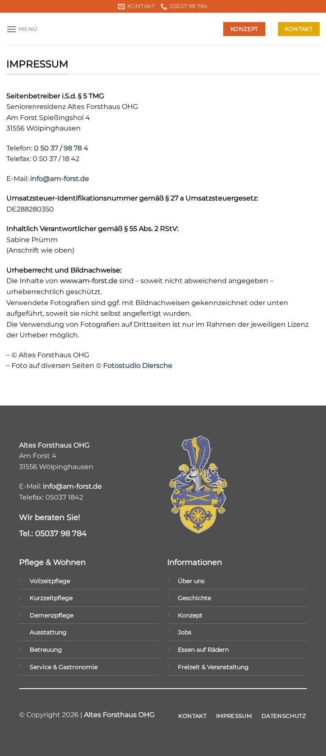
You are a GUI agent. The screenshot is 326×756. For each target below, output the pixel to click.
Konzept (190, 615)
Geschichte (194, 598)
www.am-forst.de (89, 281)
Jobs (184, 632)
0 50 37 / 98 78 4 (61, 148)
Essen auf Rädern (203, 649)
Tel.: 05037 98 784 (53, 533)
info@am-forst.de (59, 179)
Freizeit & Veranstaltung (213, 667)
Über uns (191, 581)
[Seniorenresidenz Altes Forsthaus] (163, 29)
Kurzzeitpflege (51, 598)
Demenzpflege (51, 615)
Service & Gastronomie (64, 667)
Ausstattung (48, 632)
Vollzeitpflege (50, 581)
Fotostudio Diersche (137, 365)
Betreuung (46, 649)
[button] (22, 29)
